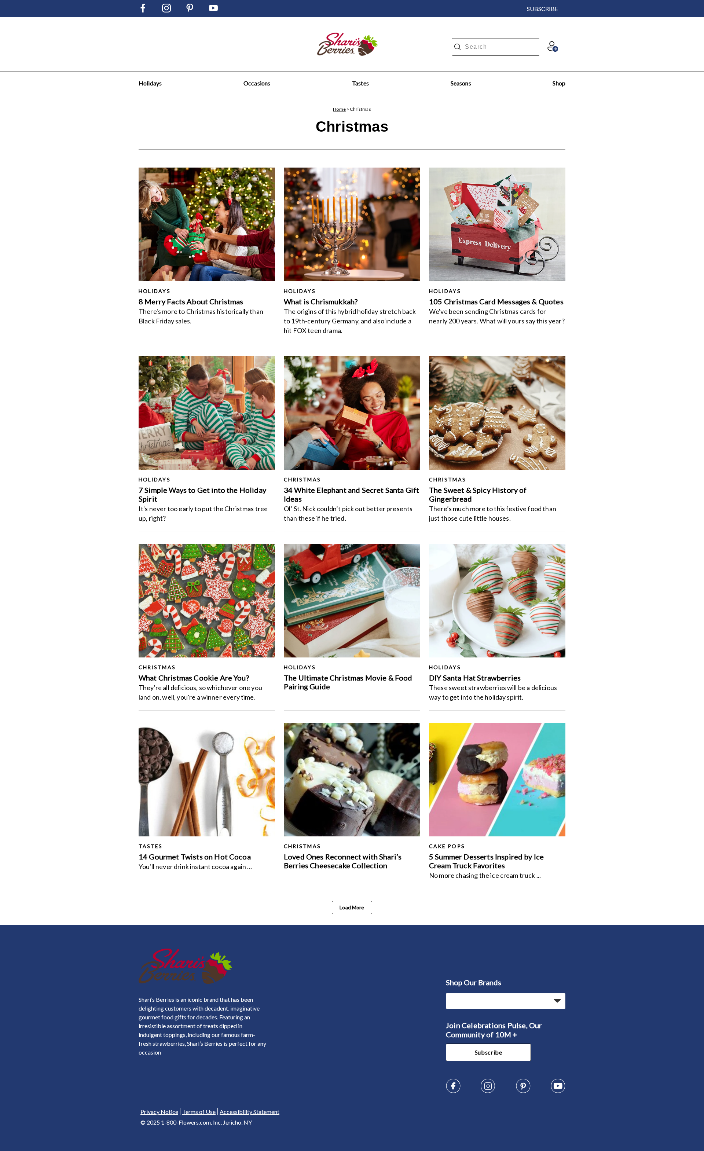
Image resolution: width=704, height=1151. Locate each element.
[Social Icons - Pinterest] (190, 10)
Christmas (302, 479)
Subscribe (488, 1052)
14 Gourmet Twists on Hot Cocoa (195, 856)
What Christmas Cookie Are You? (194, 677)
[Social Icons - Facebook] (143, 10)
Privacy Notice (159, 1111)
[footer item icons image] (185, 981)
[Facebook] (453, 1091)
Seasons (461, 83)
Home (339, 109)
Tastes (360, 83)
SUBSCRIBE (542, 8)
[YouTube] (558, 1091)
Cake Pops (447, 846)
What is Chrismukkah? (321, 301)
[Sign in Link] (552, 49)
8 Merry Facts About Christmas (191, 301)
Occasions (256, 83)
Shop (559, 83)
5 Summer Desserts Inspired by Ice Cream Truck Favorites (486, 861)
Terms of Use (199, 1111)
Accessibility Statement (249, 1111)
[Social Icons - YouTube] (213, 10)
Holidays (150, 83)
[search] (457, 47)
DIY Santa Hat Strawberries (475, 677)
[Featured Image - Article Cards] (207, 224)
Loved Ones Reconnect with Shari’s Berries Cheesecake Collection (343, 861)
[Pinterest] (523, 1091)
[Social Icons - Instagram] (166, 10)
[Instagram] (488, 1091)
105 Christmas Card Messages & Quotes (496, 301)
